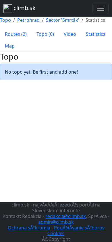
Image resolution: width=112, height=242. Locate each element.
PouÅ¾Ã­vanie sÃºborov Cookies (76, 231)
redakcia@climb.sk (65, 216)
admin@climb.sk (56, 222)
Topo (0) (45, 34)
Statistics (95, 20)
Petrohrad (28, 20)
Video (70, 34)
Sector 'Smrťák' (62, 20)
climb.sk (24, 8)
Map (10, 46)
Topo (5, 20)
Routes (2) (16, 34)
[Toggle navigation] (100, 8)
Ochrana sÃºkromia (29, 228)
